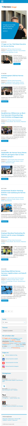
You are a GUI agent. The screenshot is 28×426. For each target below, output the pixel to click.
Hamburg (11, 343)
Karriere (11, 341)
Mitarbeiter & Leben (13, 52)
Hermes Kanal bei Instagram (12, 366)
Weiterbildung (16, 347)
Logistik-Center (17, 343)
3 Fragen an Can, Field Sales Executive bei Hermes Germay (9, 26)
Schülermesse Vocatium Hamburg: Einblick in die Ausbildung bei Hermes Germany (13, 192)
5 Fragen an (6, 338)
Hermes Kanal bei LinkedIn (12, 358)
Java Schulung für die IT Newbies (10, 389)
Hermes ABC (17, 418)
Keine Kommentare (16, 49)
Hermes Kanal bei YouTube (12, 362)
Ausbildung (5, 343)
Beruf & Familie (11, 346)
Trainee (4, 347)
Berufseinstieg (20, 346)
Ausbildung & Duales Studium (13, 82)
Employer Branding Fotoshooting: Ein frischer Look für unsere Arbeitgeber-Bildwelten (13, 235)
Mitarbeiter (5, 341)
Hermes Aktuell (21, 50)
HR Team (9, 49)
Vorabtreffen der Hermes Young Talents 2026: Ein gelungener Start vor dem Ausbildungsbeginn (13, 154)
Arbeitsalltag (17, 341)
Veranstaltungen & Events (18, 83)
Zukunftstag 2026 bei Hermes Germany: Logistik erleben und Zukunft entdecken (13, 273)
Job (21, 344)
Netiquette (5, 418)
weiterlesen (5, 31)
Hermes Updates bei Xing (11, 355)
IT (12, 347)
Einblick (17, 344)
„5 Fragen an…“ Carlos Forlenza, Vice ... (11, 398)
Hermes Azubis (10, 159)
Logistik (13, 340)
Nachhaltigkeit (14, 338)
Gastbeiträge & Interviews (12, 50)
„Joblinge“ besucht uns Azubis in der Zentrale (12, 406)
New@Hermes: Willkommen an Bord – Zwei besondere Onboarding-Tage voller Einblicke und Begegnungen (13, 115)
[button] (2, 1)
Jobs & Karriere (4, 52)
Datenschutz (11, 418)
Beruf (9, 344)
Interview (13, 344)
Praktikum (8, 347)
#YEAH (18, 340)
